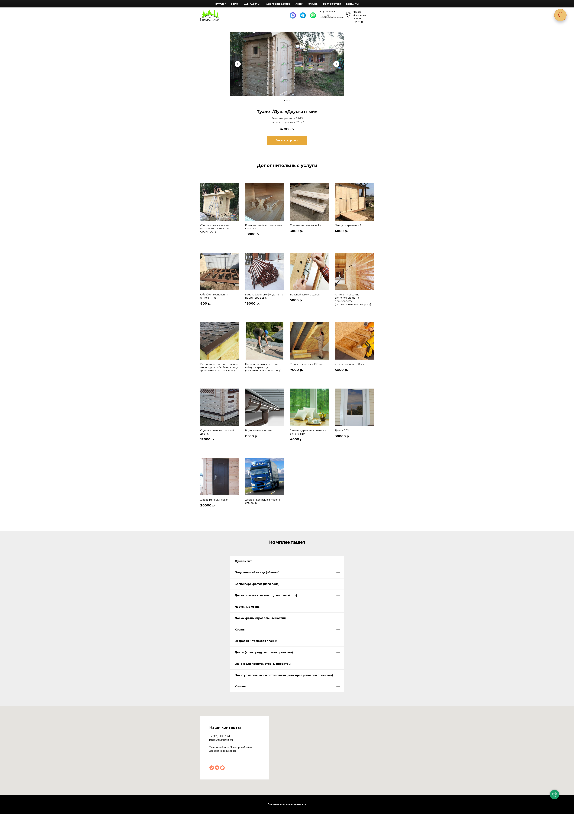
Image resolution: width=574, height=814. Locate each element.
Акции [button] (299, 4)
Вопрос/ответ (332, 4)
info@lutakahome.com (221, 739)
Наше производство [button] (277, 4)
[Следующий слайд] (336, 64)
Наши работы (251, 4)
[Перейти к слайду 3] (289, 100)
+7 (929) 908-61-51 (219, 736)
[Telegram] (217, 767)
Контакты (352, 4)
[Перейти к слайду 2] (287, 100)
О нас (234, 4)
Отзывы (313, 4)
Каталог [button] (220, 4)
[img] (209, 14)
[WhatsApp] (222, 767)
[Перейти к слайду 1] (284, 100)
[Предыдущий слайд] (238, 64)
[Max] (211, 767)
